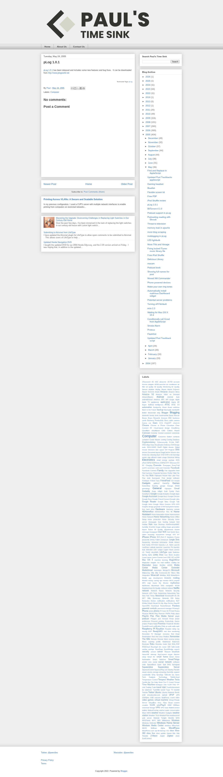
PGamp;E (175, 608)
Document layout (154, 452)
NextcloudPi (169, 596)
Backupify (167, 410)
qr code (168, 626)
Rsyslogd (154, 647)
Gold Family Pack (171, 491)
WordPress (174, 728)
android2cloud (147, 399)
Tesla (177, 680)
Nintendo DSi (167, 598)
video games (148, 700)
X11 (167, 731)
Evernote (157, 465)
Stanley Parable (173, 670)
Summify (170, 672)
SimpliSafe (175, 652)
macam (151, 263)
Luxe (165, 557)
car (150, 423)
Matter (155, 565)
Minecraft (155, 575)
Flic (178, 473)
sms (150, 662)
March (151, 350)
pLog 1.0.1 (48, 70)
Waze (144, 713)
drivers (173, 452)
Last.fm (176, 545)
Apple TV (146, 402)
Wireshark (175, 725)
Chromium (170, 425)
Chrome (145, 425)
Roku (152, 644)
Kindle (171, 542)
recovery (166, 634)
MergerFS (166, 570)
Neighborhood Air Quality (151, 588)
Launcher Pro (168, 547)
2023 (148, 89)
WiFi (158, 720)
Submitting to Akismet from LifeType (60, 232)
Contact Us (79, 46)
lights (150, 555)
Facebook (175, 468)
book (157, 415)
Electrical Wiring (173, 457)
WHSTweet (146, 720)
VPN (158, 708)
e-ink (171, 455)
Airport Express (173, 389)
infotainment (168, 529)
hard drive (150, 509)
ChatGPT (167, 423)
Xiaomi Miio (171, 733)
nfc (175, 596)
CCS (161, 423)
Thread (176, 682)
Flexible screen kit (156, 192)
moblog (176, 578)
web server (147, 718)
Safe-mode (175, 647)
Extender (166, 468)
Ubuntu (158, 692)
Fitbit (174, 473)
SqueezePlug (159, 670)
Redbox (166, 636)
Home (47, 46)
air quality (150, 387)
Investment (160, 534)
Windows (175, 720)
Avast (164, 407)
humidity (145, 527)
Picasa (176, 611)
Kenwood (155, 542)
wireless (168, 725)
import (144, 529)
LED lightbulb (153, 240)
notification (161, 601)
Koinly (148, 545)
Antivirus (157, 399)
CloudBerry (175, 428)
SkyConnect (162, 654)
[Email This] (72, 88)
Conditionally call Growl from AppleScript (158, 320)
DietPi (159, 447)
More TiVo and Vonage (158, 244)
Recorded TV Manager (151, 634)
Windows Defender (149, 723)
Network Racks (157, 591)
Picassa (145, 613)
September (153, 150)
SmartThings (173, 659)
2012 (148, 105)
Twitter (151, 692)
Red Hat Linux (157, 636)
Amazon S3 (148, 394)
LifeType (163, 552)
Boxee (144, 418)
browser (164, 418)
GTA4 (163, 507)
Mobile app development (152, 578)
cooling (163, 440)
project (144, 624)
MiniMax (163, 575)
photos (157, 611)
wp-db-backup (160, 731)
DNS (177, 450)
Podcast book (153, 267)
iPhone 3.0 (154, 537)
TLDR (169, 685)
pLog (130, 81)
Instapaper (153, 532)
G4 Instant (175, 481)
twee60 (176, 690)
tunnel (163, 690)
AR (178, 402)
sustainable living (148, 675)
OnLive (170, 603)
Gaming (155, 486)
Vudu (166, 708)
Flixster (165, 475)
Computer (55, 92)
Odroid (155, 603)
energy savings (168, 460)
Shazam (167, 652)
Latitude (152, 547)
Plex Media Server (165, 616)
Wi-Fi (154, 720)
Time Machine (148, 685)
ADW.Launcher (160, 384)
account (176, 382)
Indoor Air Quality (155, 529)
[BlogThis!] (75, 88)
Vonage (152, 708)
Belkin (144, 413)
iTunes (176, 537)
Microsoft (175, 570)
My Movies (163, 583)
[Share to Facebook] (80, 88)
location (176, 555)
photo (151, 611)
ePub (144, 463)
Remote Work (162, 639)
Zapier (162, 736)
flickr (151, 475)
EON (177, 460)
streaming (162, 672)
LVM (168, 557)
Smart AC (151, 657)
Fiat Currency (147, 473)
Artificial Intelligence (155, 405)
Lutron (149, 557)
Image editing (161, 527)
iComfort (152, 527)
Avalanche (157, 407)
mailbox (167, 562)
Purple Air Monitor (172, 624)
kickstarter (163, 542)
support (176, 672)
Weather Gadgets (165, 713)
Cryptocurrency (148, 442)
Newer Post (50, 184)
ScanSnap (159, 649)
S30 (168, 647)
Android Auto (173, 397)
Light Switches (173, 552)
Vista (165, 703)
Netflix (176, 588)
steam (144, 672)
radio (174, 626)
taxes (177, 675)
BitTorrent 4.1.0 (154, 208)
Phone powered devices (159, 282)
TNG (174, 685)
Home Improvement (172, 514)
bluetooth (145, 415)
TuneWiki (156, 690)
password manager (164, 608)
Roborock (175, 642)
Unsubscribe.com (153, 695)
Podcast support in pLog (159, 213)
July (150, 159)
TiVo (165, 685)
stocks (149, 672)
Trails (154, 687)
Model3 (144, 580)
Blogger (165, 413)
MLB (168, 575)
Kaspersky (146, 542)
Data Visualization (157, 445)
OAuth (149, 603)
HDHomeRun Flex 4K (163, 512)
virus (159, 703)
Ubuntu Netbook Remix (170, 692)
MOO (171, 580)
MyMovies (146, 585)
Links (155, 554)
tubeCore (148, 690)
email (158, 460)
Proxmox (162, 624)
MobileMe (167, 578)
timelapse (159, 685)
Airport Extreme (148, 392)
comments (175, 433)
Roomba (158, 644)
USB (152, 697)
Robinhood (166, 642)
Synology (159, 675)
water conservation (172, 710)
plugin (177, 616)
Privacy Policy (47, 760)
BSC (170, 418)
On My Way (162, 603)
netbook (164, 588)
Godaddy (146, 491)
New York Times (148, 596)
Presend (154, 621)
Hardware (160, 509)
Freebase (145, 481)
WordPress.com (148, 731)
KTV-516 (154, 545)
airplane (151, 389)
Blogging (174, 412)
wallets (144, 710)
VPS (162, 708)
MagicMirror (174, 560)
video (177, 697)
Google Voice (147, 504)
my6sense (174, 583)
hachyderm (170, 507)
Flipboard (158, 475)
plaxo (177, 613)
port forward (163, 619)
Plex (152, 616)
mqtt (149, 583)
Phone (145, 611)
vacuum (157, 697)
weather (154, 713)
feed (177, 470)
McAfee (162, 565)
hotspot (172, 522)
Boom (171, 415)
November (153, 142)
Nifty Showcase (153, 598)
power (177, 619)
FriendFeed (165, 481)
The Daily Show (157, 682)
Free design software (170, 478)
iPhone (145, 537)
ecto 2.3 (151, 308)
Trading (148, 687)
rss (169, 644)
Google (153, 494)
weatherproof (174, 715)
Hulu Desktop (159, 524)
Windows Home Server (168, 723)
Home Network (147, 517)
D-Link (171, 442)
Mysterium (155, 585)
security (145, 652)
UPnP (171, 695)
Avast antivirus (173, 407)
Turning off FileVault (157, 304)
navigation (169, 585)
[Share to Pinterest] (83, 88)
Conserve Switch (165, 437)
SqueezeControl (148, 670)
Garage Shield (173, 486)
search (176, 649)
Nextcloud (159, 596)
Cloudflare (146, 430)
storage (156, 672)
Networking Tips (173, 593)
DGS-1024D (151, 447)
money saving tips (155, 580)
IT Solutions (169, 537)
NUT (177, 601)
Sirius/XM (145, 654)
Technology (163, 677)
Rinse (144, 642)
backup (160, 410)
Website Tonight (160, 718)
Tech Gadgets (148, 677)
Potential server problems (159, 300)
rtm (160, 647)
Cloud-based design (162, 428)
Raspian (168, 629)
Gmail (176, 488)
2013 (148, 101)
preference (146, 621)
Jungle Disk (174, 540)
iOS (174, 534)
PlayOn (145, 616)
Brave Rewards (154, 418)
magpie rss (155, 562)
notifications (170, 601)
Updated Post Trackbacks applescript (159, 178)
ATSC (167, 405)
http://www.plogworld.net (58, 73)
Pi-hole (171, 611)
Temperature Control (150, 680)
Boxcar (176, 415)
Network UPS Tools (149, 593)
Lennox (176, 550)
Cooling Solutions (173, 440)
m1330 (176, 557)
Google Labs (174, 499)
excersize (151, 468)
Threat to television (156, 223)
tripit (164, 687)
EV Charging (147, 465)
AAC (156, 382)
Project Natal (152, 624)
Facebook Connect (149, 470)
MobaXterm (175, 575)
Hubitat (144, 524)
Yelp (177, 733)
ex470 (144, 468)
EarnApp (176, 455)
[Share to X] (77, 88)
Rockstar (145, 644)
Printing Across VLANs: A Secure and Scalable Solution (73, 199)
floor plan (171, 475)
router (165, 644)
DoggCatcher (166, 452)
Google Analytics (163, 494)
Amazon (164, 392)
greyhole (157, 507)
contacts (176, 437)
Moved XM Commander (158, 278)
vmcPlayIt (161, 705)
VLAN (152, 705)
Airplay (157, 389)
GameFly (165, 483)
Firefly (169, 473)
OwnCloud (155, 606)
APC (162, 399)
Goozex (168, 504)
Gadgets (146, 483)
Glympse (168, 488)
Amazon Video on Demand (167, 394)
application (165, 402)
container (145, 440)
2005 (148, 134)
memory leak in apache (158, 228)
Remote (154, 639)
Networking (162, 593)
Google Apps (174, 494)
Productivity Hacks (172, 621)
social (155, 662)
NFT (143, 598)
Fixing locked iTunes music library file (157, 249)
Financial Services (160, 473)
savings (151, 649)
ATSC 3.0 (175, 405)
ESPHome (156, 463)
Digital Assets (168, 447)
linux (161, 555)
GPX (177, 504)
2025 (148, 81)
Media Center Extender (165, 568)
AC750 (169, 382)
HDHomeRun (148, 512)
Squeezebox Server (168, 667)
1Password (146, 382)
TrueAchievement (172, 687)
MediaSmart (147, 570)
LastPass (145, 547)
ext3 (157, 468)
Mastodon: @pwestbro (123, 752)
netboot (170, 588)
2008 (148, 122)
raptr (177, 626)
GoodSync (146, 494)
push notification (155, 626)
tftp (149, 682)
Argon (144, 405)
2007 (148, 126)
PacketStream (165, 606)
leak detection (147, 550)
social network (165, 662)
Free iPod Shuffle (155, 255)
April (150, 346)
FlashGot (151, 334)
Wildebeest (166, 720)
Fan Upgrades (170, 470)
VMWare (176, 705)
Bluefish (151, 188)
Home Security (168, 519)
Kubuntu (162, 545)
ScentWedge (168, 649)
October (152, 146)
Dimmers (151, 450)
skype (170, 654)
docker (144, 452)
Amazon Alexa (174, 392)
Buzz (166, 420)
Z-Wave (153, 736)
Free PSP (152, 196)
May (150, 167)
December (153, 138)
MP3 (143, 583)
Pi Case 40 (164, 611)
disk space (159, 450)
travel (158, 687)
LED (155, 550)
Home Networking (161, 517)
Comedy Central (157, 433)
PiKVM (151, 613)
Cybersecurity (162, 442)
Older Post (126, 184)
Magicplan (146, 562)
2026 (148, 77)
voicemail (145, 708)
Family (160, 470)
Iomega (168, 534)
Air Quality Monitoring (162, 387)
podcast (145, 619)
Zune (177, 736)
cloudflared (156, 430)
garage (162, 486)
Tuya (168, 690)
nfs (178, 596)
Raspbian (160, 629)
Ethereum (173, 463)
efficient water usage (159, 457)
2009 (148, 118)
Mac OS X (147, 560)
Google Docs (147, 499)
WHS (177, 718)
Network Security (173, 591)
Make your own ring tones (159, 286)
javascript (145, 540)
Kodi (143, 545)
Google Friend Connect (160, 499)
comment (167, 433)
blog (158, 413)
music (155, 583)
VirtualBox (152, 703)
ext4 (161, 468)
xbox (172, 731)
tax (173, 675)
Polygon (154, 619)
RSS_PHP (175, 644)
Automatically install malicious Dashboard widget (158, 293)
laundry (176, 547)
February (152, 354)
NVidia (144, 603)
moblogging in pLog (156, 236)
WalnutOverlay (153, 710)
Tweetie (145, 692)
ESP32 (149, 463)
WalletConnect (174, 708)
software (176, 662)
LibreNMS (154, 552)
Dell (172, 445)
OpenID (176, 603)
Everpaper (167, 465)
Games (175, 483)
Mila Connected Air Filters (165, 573)
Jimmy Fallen (155, 540)
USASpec (145, 697)
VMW (169, 705)
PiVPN (168, 613)
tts (143, 690)
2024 (148, 85)
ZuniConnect (147, 738)
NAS (162, 585)
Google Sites (163, 502)
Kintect (176, 542)
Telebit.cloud (174, 677)
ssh (166, 670)
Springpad (175, 664)
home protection (154, 519)
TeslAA (144, 682)
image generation (173, 527)
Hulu (150, 524)
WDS (149, 713)
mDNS (169, 565)
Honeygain (152, 522)
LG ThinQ (146, 552)
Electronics (148, 459)
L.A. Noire (169, 545)
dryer (158, 455)
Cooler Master (155, 440)
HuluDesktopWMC (172, 524)
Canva (144, 423)
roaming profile (154, 642)
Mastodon (146, 565)
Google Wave (158, 504)
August (151, 154)
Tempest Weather (166, 680)
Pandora (175, 606)
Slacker (176, 654)
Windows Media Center (153, 725)
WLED (144, 728)
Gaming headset (155, 184)
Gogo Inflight (157, 491)
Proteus (151, 330)
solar (144, 664)
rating (174, 629)
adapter (151, 384)
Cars (155, 423)
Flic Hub (145, 475)
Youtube (145, 736)
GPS (173, 504)
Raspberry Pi (148, 628)
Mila (152, 573)
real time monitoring (171, 631)
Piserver (162, 613)
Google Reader (149, 502)
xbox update (161, 733)
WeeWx (171, 718)
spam (159, 664)
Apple (177, 399)
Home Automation (157, 514)
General (157, 488)
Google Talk (174, 502)
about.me (162, 382)
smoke (144, 662)
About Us (62, 46)
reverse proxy (174, 639)
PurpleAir (145, 626)
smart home (162, 657)
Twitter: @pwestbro (49, 752)
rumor (164, 647)
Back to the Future (149, 410)
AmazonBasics (147, 397)
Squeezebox (147, 667)
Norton (153, 601)
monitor (166, 580)
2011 (148, 110)
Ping (156, 613)
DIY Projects (170, 450)
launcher (159, 547)
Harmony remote (172, 509)
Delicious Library (155, 259)
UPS (177, 695)
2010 (148, 114)
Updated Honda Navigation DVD (58, 242)
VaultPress (165, 697)
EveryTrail (175, 465)
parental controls (149, 608)
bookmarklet (163, 415)
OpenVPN (146, 606)
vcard (172, 697)
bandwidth (175, 410)
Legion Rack (168, 550)
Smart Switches (159, 659)
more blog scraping (156, 232)
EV (178, 463)
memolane (158, 570)
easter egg (146, 457)
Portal (171, 619)
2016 (148, 97)
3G (153, 382)
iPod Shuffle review (156, 200)
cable (171, 420)
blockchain (152, 413)
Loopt (144, 557)
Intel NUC (162, 532)
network (145, 591)
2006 (148, 130)
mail (162, 562)
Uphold (164, 695)
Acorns (144, 384)
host (159, 522)
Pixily (173, 613)
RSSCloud (146, 647)
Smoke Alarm (153, 325)
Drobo (144, 455)
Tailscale (167, 675)
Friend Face (155, 481)
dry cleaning (151, 455)
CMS (163, 430)
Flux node (146, 478)
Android (160, 397)
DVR (167, 455)
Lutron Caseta (157, 557)
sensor (153, 652)
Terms (43, 763)
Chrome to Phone (157, 425)
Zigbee (170, 736)
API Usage (170, 399)
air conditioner (171, 384)
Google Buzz (162, 496)
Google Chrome (173, 496)
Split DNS (167, 664)
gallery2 (156, 483)
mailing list (175, 562)
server (160, 652)
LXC (172, 557)
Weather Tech (154, 715)
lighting (144, 555)
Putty (163, 626)
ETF (167, 463)
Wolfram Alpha (158, 728)
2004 (148, 363)
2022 (148, 93)
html (177, 522)
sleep (144, 657)
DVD (163, 455)
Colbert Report (173, 430)
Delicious (167, 445)
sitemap (153, 654)
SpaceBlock (151, 664)
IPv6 (162, 537)
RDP (150, 631)
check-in (176, 423)
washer (162, 710)
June (150, 163)
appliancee (155, 402)
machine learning (161, 560)
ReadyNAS (158, 631)
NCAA (177, 585)
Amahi (157, 392)
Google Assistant (149, 496)
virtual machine (161, 700)
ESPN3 (163, 463)
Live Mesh (169, 555)
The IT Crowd (168, 682)
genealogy (146, 488)
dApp (148, 445)
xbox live (151, 733)
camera (176, 420)
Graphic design (147, 507)
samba (144, 649)
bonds (152, 415)
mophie (176, 580)
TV (172, 690)
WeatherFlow (164, 715)
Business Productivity (155, 420)
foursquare (156, 478)
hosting (165, 522)
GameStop (146, 486)
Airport (163, 389)
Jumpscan (164, 540)
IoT (178, 534)
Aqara (173, 402)
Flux (177, 475)
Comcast (146, 433)
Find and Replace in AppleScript (157, 171)
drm (178, 452)
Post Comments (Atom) (94, 192)
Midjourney (146, 573)
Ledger (160, 550)
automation (147, 407)
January (152, 358)
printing (161, 621)
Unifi (143, 695)
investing (151, 534)
